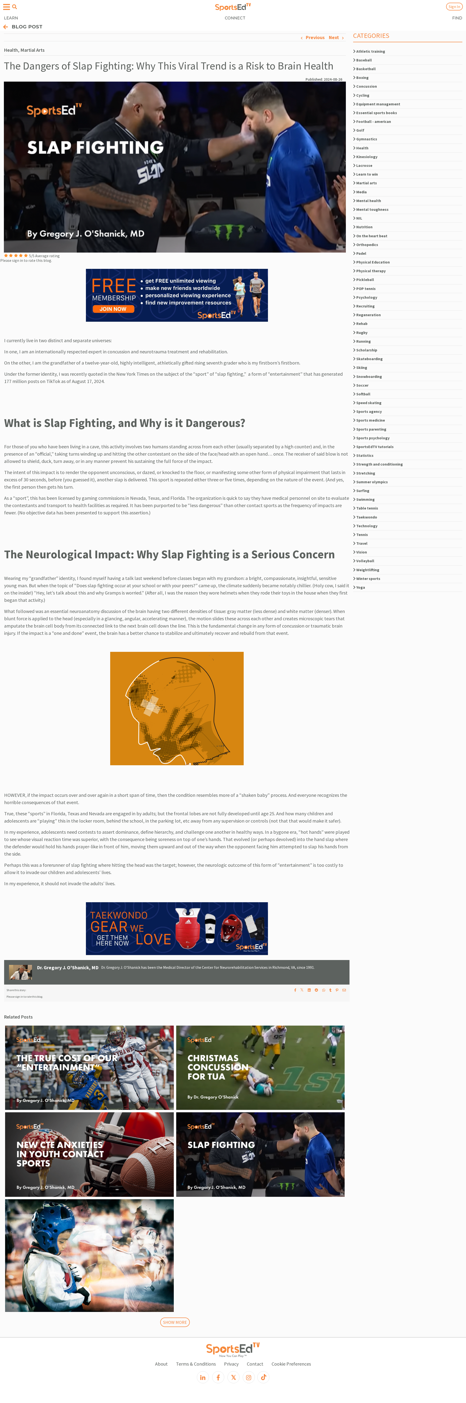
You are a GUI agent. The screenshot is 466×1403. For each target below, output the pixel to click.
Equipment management (378, 104)
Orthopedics (367, 244)
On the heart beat (371, 235)
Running (363, 341)
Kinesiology (366, 156)
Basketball (366, 68)
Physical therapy (371, 270)
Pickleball (365, 279)
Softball (363, 393)
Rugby (361, 332)
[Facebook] (218, 1377)
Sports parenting (371, 429)
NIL (359, 218)
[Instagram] (248, 1377)
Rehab (361, 323)
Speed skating (369, 402)
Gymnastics (366, 138)
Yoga (360, 587)
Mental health (368, 200)
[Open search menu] (14, 6)
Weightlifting (367, 569)
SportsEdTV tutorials (375, 446)
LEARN (11, 18)
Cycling (362, 95)
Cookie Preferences (291, 1364)
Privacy (231, 1364)
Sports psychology (373, 437)
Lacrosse (364, 165)
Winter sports (368, 578)
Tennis (362, 534)
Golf (360, 130)
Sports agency (369, 411)
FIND (457, 18)
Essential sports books (376, 112)
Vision (361, 552)
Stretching (365, 473)
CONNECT (235, 18)
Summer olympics (372, 481)
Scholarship (366, 350)
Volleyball (365, 560)
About (161, 1364)
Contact (255, 1364)
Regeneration (368, 314)
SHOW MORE (175, 1322)
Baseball (364, 60)
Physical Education (373, 262)
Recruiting (365, 306)
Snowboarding (369, 376)
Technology (366, 525)
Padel (361, 253)
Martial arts (366, 182)
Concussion (366, 86)
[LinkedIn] (203, 1377)
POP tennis (366, 288)
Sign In (454, 6)
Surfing (362, 490)
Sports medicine (370, 420)
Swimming (365, 499)
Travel (361, 543)
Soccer (362, 385)
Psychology (366, 297)
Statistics (365, 455)
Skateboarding (369, 358)
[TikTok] (263, 1377)
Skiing (361, 367)
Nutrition (364, 226)
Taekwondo (366, 517)
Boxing (362, 77)
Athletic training (370, 51)
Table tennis (367, 508)
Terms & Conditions (196, 1364)
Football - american (373, 121)
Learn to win (367, 174)
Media (361, 191)
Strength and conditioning (379, 464)
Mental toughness (372, 209)
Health (362, 147)
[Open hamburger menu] (6, 7)
